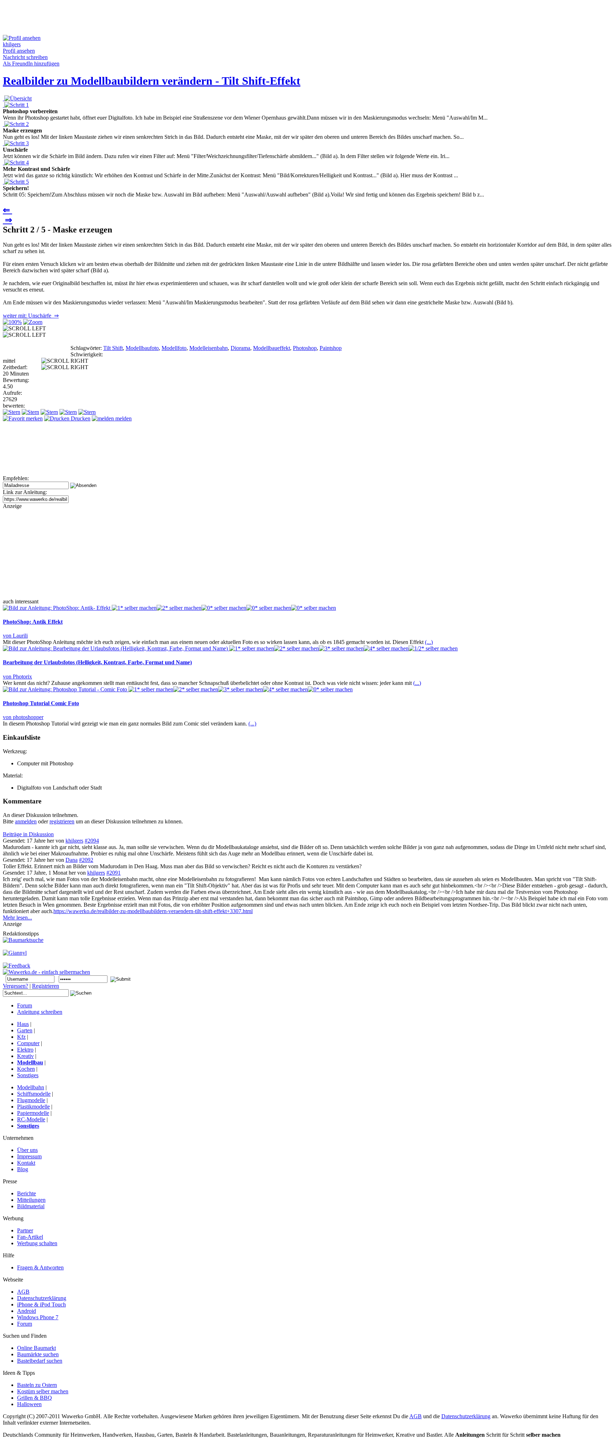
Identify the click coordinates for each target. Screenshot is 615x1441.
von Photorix (17, 677)
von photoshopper (23, 717)
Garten (24, 1030)
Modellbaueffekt (271, 348)
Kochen (26, 1069)
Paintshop (331, 348)
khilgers (74, 841)
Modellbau (30, 1062)
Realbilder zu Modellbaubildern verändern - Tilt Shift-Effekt (151, 80)
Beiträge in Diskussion (28, 834)
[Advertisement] (132, 19)
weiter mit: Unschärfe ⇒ (31, 316)
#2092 (86, 860)
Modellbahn (30, 1087)
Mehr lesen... (17, 918)
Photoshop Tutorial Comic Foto (41, 703)
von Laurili (15, 636)
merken (34, 418)
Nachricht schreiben (25, 57)
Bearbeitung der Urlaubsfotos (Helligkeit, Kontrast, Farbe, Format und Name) (97, 662)
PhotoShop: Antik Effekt (33, 622)
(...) (429, 642)
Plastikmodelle (33, 1107)
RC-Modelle (31, 1119)
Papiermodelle (33, 1113)
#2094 (92, 841)
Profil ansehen (19, 51)
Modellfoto (174, 348)
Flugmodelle (31, 1100)
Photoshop (305, 348)
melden (123, 418)
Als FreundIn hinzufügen (31, 64)
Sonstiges (27, 1075)
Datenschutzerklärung (465, 1416)
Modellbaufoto (142, 348)
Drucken (79, 418)
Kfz (21, 1037)
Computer (28, 1043)
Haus (23, 1024)
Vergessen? (15, 986)
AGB (415, 1416)
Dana (71, 860)
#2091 (113, 873)
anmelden (26, 821)
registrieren (61, 821)
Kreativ (25, 1056)
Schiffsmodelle (34, 1094)
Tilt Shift (113, 348)
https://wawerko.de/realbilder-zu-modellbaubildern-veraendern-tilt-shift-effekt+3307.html (153, 911)
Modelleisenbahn (208, 348)
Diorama (240, 348)
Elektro (25, 1050)
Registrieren (45, 986)
